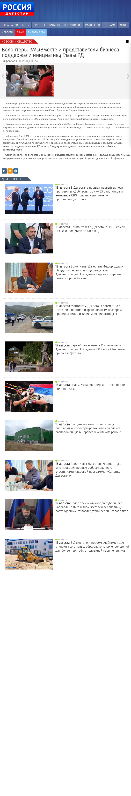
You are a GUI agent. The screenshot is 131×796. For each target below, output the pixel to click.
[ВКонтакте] (4, 171)
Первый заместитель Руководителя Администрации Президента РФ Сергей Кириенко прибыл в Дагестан (90, 349)
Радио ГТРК (92, 25)
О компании (10, 25)
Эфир (20, 32)
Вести (26, 25)
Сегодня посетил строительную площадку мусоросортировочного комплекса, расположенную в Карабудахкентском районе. (88, 428)
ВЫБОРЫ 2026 (36, 32)
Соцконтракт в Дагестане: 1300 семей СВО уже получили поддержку (90, 229)
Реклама (109, 25)
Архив (123, 25)
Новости (7, 32)
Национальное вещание (65, 25)
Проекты (39, 25)
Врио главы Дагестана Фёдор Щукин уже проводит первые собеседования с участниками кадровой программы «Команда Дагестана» (89, 469)
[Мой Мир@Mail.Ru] (15, 171)
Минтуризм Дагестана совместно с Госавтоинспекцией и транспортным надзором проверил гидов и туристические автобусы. (88, 310)
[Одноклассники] (10, 171)
